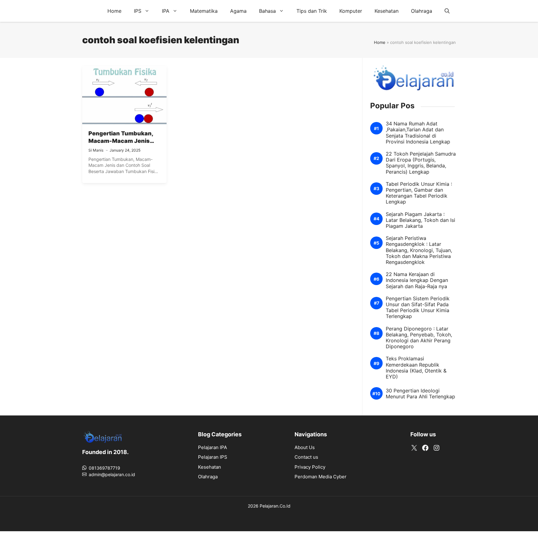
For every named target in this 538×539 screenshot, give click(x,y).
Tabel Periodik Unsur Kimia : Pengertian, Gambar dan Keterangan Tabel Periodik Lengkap (419, 193)
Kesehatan (387, 11)
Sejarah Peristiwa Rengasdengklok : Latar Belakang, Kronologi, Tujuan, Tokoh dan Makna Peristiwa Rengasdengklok (419, 250)
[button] (447, 11)
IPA (165, 11)
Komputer (350, 11)
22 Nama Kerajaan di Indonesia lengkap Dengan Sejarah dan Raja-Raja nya (417, 280)
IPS (137, 11)
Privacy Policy (310, 467)
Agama (238, 11)
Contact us (306, 457)
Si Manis (95, 150)
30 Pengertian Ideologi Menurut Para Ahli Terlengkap (420, 394)
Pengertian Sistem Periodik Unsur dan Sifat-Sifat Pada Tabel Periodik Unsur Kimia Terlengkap (418, 308)
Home (114, 11)
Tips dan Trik (311, 11)
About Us (305, 447)
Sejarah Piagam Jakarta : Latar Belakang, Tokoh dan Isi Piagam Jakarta (420, 220)
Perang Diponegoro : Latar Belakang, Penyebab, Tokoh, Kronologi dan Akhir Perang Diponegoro (419, 338)
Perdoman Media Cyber (321, 477)
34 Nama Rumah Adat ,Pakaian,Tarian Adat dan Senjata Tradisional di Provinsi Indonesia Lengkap (418, 133)
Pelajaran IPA (212, 447)
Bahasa (267, 11)
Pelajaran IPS (212, 457)
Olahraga (421, 11)
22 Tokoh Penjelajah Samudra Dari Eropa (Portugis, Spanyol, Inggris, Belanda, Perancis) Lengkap (421, 163)
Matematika (204, 11)
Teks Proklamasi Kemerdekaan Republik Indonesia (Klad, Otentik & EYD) (416, 368)
